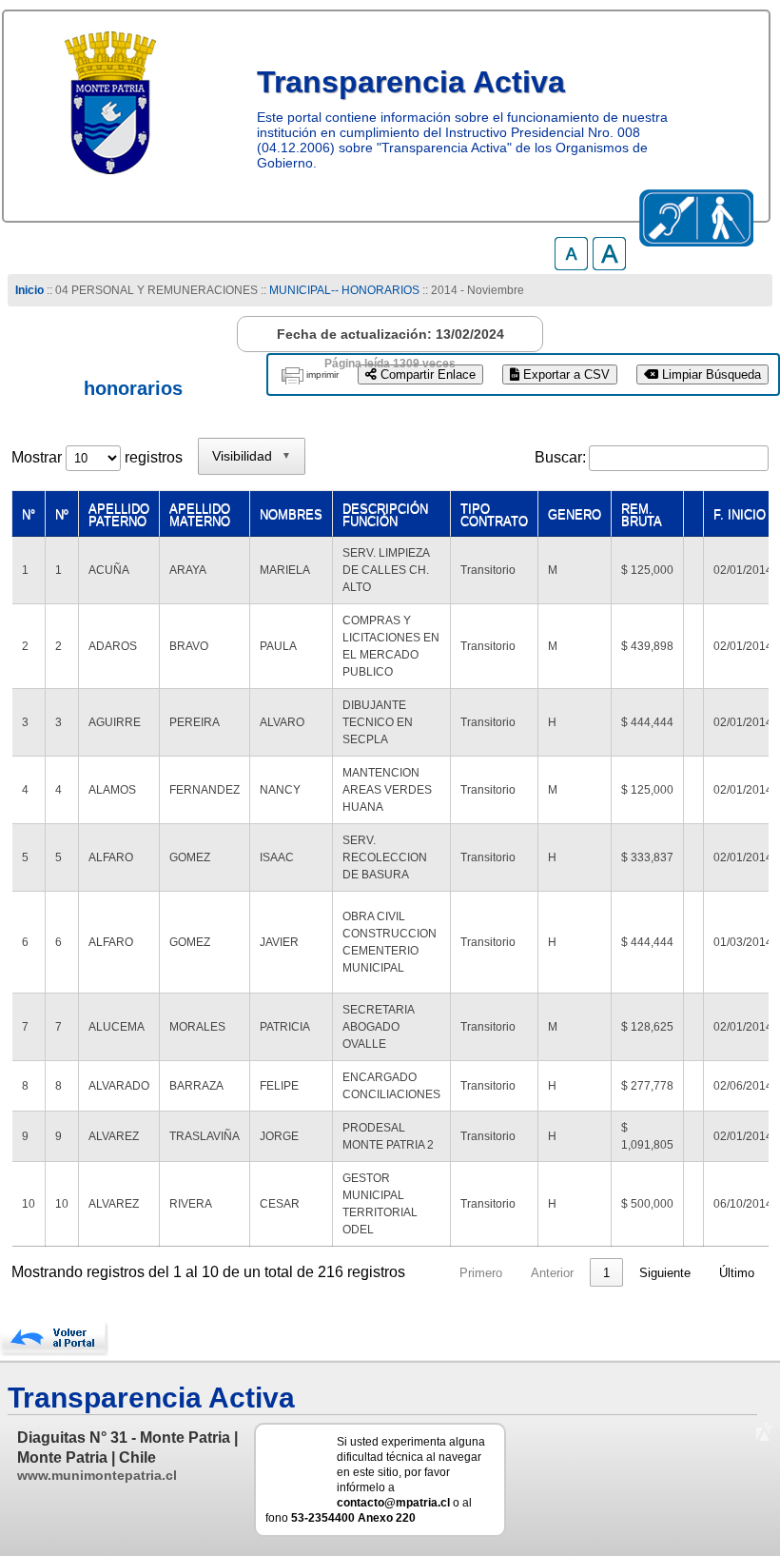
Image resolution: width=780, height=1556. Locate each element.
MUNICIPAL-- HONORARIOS (344, 290)
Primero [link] (480, 1273)
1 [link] (606, 1273)
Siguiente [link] (665, 1273)
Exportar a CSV (564, 374)
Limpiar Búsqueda (709, 374)
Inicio (29, 290)
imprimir (322, 374)
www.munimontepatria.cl (97, 1475)
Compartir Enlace (426, 374)
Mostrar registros (97, 457)
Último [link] (736, 1273)
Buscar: (560, 457)
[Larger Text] (609, 265)
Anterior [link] (552, 1273)
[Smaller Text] (571, 265)
